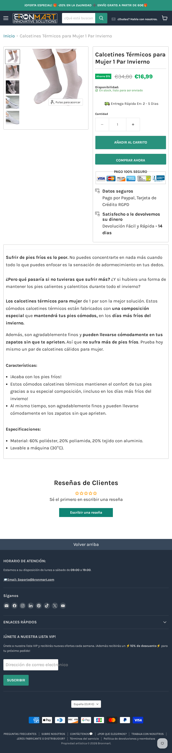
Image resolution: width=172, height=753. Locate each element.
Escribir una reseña (86, 512)
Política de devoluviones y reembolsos (129, 738)
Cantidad (101, 114)
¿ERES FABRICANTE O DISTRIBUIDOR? (41, 738)
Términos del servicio (84, 738)
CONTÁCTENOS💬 (81, 734)
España (84, 704)
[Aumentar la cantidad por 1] (133, 124)
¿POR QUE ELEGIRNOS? (112, 734)
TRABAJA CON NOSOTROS (147, 734)
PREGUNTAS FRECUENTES (20, 734)
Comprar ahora (130, 160)
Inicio (9, 36)
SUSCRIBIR (16, 680)
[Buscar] (101, 18)
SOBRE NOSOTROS (53, 734)
